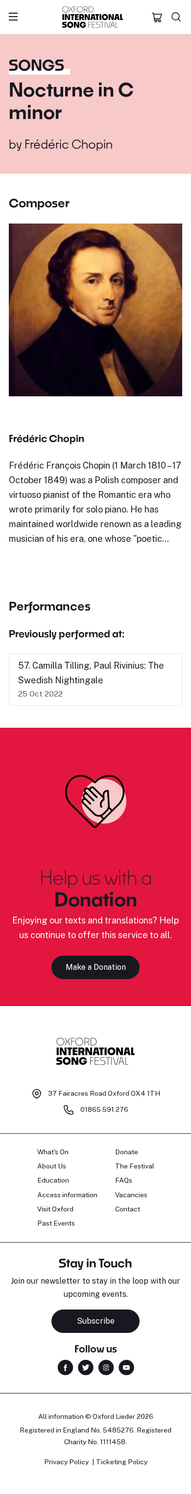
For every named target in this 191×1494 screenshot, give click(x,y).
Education (53, 1180)
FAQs (123, 1180)
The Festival (134, 1166)
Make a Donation (96, 967)
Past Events (56, 1223)
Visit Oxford (55, 1209)
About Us (51, 1166)
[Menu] (13, 17)
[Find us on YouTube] (126, 1367)
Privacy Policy (66, 1462)
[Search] (176, 17)
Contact (127, 1209)
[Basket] (157, 17)
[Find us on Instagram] (106, 1367)
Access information (67, 1195)
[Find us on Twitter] (86, 1367)
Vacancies (131, 1195)
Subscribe (96, 1321)
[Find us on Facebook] (65, 1367)
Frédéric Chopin (68, 144)
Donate (126, 1152)
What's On (53, 1152)
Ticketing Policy (121, 1462)
